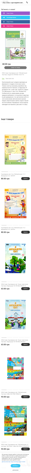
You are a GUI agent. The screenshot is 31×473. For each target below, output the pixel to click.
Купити (25, 178)
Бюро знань (5, 1)
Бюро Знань (10, 13)
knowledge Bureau (11, 17)
